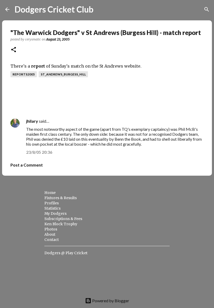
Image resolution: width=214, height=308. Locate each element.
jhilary (32, 121)
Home (50, 192)
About (49, 234)
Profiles (51, 203)
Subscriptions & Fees (63, 218)
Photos (50, 229)
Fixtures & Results (60, 198)
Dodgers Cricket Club (54, 9)
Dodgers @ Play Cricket (65, 253)
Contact (51, 239)
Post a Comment (26, 164)
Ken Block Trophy (60, 224)
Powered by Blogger (110, 300)
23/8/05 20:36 (39, 152)
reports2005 (24, 74)
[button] (13, 50)
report (38, 66)
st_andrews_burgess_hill (63, 74)
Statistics (52, 208)
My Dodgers (55, 213)
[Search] (101, 9)
